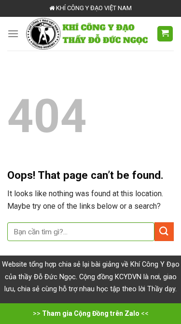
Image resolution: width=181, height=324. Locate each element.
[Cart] (165, 34)
